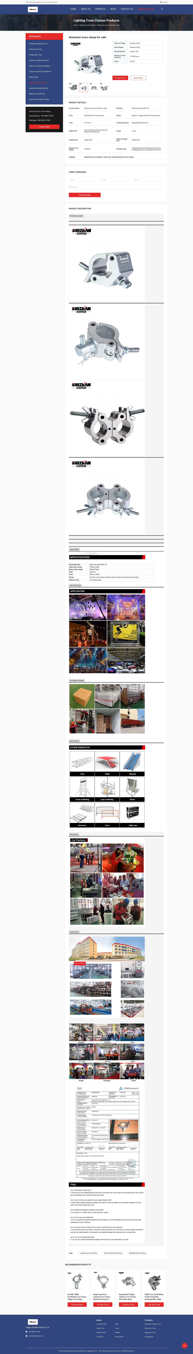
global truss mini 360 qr (89, 1253)
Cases (117, 1328)
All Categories (149, 1337)
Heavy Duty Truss (35, 49)
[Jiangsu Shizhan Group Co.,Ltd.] (33, 9)
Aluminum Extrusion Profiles (39, 99)
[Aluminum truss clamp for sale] (89, 61)
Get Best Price (120, 78)
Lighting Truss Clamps (88, 25)
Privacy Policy (119, 1337)
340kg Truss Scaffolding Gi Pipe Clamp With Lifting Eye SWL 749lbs (154, 1297)
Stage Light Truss (35, 55)
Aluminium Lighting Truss (38, 44)
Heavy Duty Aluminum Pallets (39, 66)
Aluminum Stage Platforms (39, 60)
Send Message (85, 195)
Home (75, 25)
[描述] (162, 9)
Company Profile (101, 1324)
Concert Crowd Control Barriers (40, 71)
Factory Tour (100, 1328)
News (116, 1324)
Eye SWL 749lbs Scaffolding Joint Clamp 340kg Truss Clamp (77, 1297)
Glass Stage (33, 77)
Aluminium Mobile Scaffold (38, 88)
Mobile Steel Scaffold (37, 94)
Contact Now (44, 127)
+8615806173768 (47, 116)
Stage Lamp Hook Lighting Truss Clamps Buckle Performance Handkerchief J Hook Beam (101, 1297)
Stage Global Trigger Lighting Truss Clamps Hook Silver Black (127, 1297)
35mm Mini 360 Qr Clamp (113, 1253)
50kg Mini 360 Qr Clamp (137, 1253)
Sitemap (117, 1332)
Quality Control (101, 1332)
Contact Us (99, 1337)
